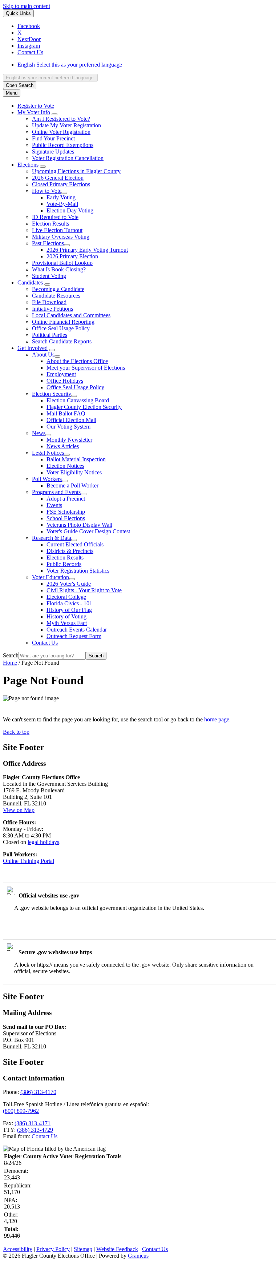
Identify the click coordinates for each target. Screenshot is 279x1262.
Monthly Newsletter (69, 440)
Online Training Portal (28, 861)
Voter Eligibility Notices (74, 472)
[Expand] (54, 114)
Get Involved (32, 348)
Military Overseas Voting (60, 237)
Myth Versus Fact (66, 623)
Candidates (30, 282)
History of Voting (66, 616)
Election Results (50, 223)
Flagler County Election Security (84, 407)
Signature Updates (53, 151)
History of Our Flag (69, 610)
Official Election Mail (71, 420)
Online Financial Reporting (63, 322)
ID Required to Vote (55, 217)
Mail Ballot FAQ (65, 413)
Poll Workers (47, 479)
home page (216, 719)
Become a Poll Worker (72, 485)
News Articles (62, 446)
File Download (49, 302)
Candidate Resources (56, 295)
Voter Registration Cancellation (68, 158)
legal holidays (43, 842)
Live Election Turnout (57, 230)
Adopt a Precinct (65, 498)
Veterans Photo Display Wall (79, 525)
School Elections (65, 518)
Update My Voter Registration (66, 125)
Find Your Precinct (53, 138)
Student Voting (49, 276)
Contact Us (45, 643)
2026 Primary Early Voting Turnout (87, 250)
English (69, 64)
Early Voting (61, 197)
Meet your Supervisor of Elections (85, 368)
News (38, 433)
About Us (43, 354)
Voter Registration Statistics (77, 571)
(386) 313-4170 (38, 1092)
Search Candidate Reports (62, 341)
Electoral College (66, 597)
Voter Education (50, 577)
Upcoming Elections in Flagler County (76, 171)
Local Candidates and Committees (71, 315)
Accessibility (17, 1249)
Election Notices (65, 466)
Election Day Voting (69, 210)
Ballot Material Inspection (76, 459)
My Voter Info (33, 112)
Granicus (138, 1256)
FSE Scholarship (65, 512)
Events (54, 505)
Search (11, 655)
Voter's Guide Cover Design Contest (88, 531)
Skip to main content (26, 6)
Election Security (51, 394)
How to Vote (46, 191)
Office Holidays (64, 381)
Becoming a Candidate (58, 289)
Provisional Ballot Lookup (62, 263)
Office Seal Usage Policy (61, 328)
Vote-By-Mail (62, 204)
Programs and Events (56, 492)
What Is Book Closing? (59, 269)
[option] (146, 64)
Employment (61, 374)
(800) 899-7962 (21, 1111)
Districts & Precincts (69, 551)
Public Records (63, 564)
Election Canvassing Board (77, 400)
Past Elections (48, 243)
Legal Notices (48, 453)
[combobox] (50, 77)
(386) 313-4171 (32, 1123)
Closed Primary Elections (61, 184)
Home (10, 663)
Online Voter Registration (61, 132)
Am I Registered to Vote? (61, 119)
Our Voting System (68, 426)
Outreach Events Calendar (76, 629)
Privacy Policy (53, 1249)
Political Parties (49, 335)
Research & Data (51, 538)
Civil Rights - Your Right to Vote (84, 590)
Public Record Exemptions (62, 145)
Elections (28, 165)
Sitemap (83, 1249)
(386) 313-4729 (35, 1130)
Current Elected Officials (75, 544)
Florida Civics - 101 (69, 603)
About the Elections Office (77, 361)
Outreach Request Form (73, 636)
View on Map (19, 810)
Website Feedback (117, 1249)
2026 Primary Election (72, 256)
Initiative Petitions (52, 309)
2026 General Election (58, 178)
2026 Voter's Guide (68, 584)
